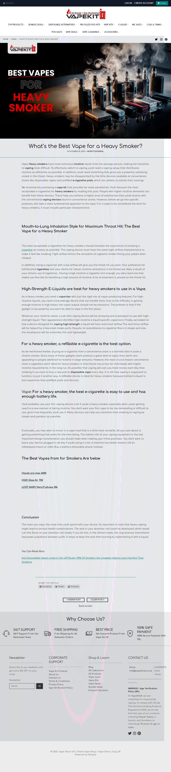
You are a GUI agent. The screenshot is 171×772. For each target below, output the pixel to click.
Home (5, 39)
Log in (128, 3)
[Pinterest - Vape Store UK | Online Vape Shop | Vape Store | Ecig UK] (166, 39)
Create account (144, 3)
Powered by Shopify (85, 754)
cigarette (27, 250)
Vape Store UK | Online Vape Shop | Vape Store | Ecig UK (90, 751)
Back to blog (85, 606)
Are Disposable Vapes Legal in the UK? (45, 558)
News (14, 39)
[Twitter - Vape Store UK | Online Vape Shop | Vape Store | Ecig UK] (156, 39)
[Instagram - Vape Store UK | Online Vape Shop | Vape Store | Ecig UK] (161, 39)
